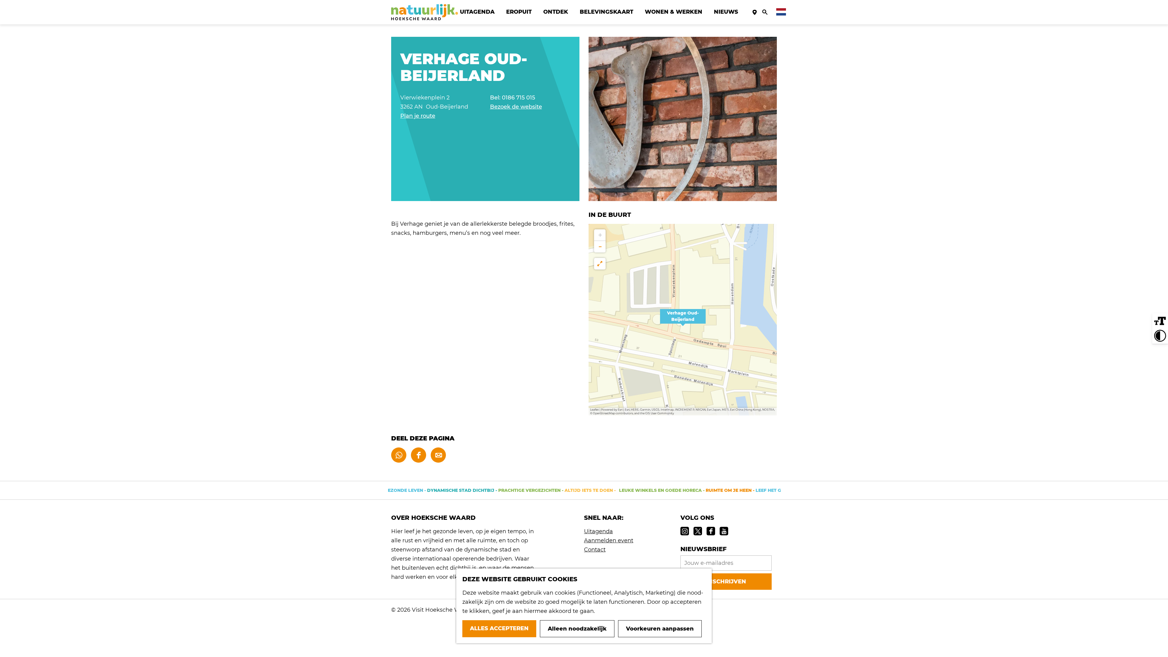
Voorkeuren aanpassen (660, 628)
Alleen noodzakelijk (577, 628)
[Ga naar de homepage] (424, 12)
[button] (683, 319)
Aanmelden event (608, 540)
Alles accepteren (499, 628)
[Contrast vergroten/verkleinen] (1160, 335)
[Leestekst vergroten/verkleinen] (1160, 321)
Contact (595, 549)
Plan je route (417, 116)
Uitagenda (598, 531)
